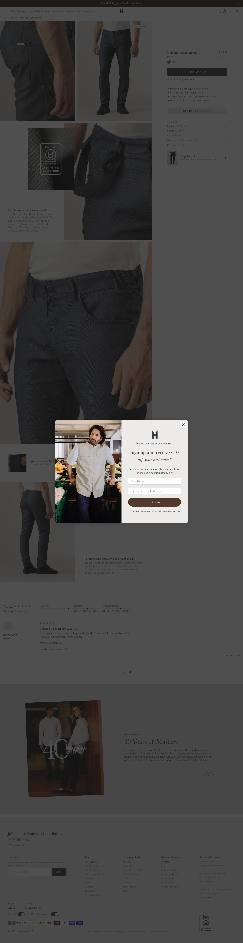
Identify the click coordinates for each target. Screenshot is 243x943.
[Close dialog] (183, 424)
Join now (154, 502)
